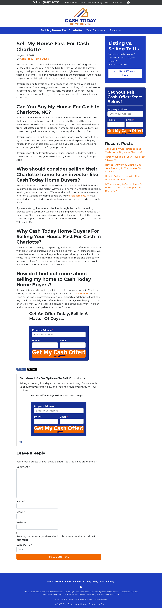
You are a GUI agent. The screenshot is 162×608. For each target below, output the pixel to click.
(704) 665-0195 (80, 293)
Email (64, 340)
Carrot (104, 604)
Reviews (115, 30)
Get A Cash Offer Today (91, 2)
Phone (36, 340)
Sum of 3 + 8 (24, 544)
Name (20, 501)
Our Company (96, 30)
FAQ (107, 2)
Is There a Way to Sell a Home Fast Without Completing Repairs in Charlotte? (124, 187)
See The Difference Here (125, 73)
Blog (95, 581)
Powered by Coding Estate (96, 599)
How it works (71, 2)
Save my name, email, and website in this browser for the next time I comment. (55, 538)
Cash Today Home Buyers (34, 58)
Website (21, 522)
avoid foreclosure (79, 195)
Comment (23, 467)
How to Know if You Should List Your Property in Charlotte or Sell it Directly (124, 168)
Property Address (42, 330)
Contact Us (117, 2)
